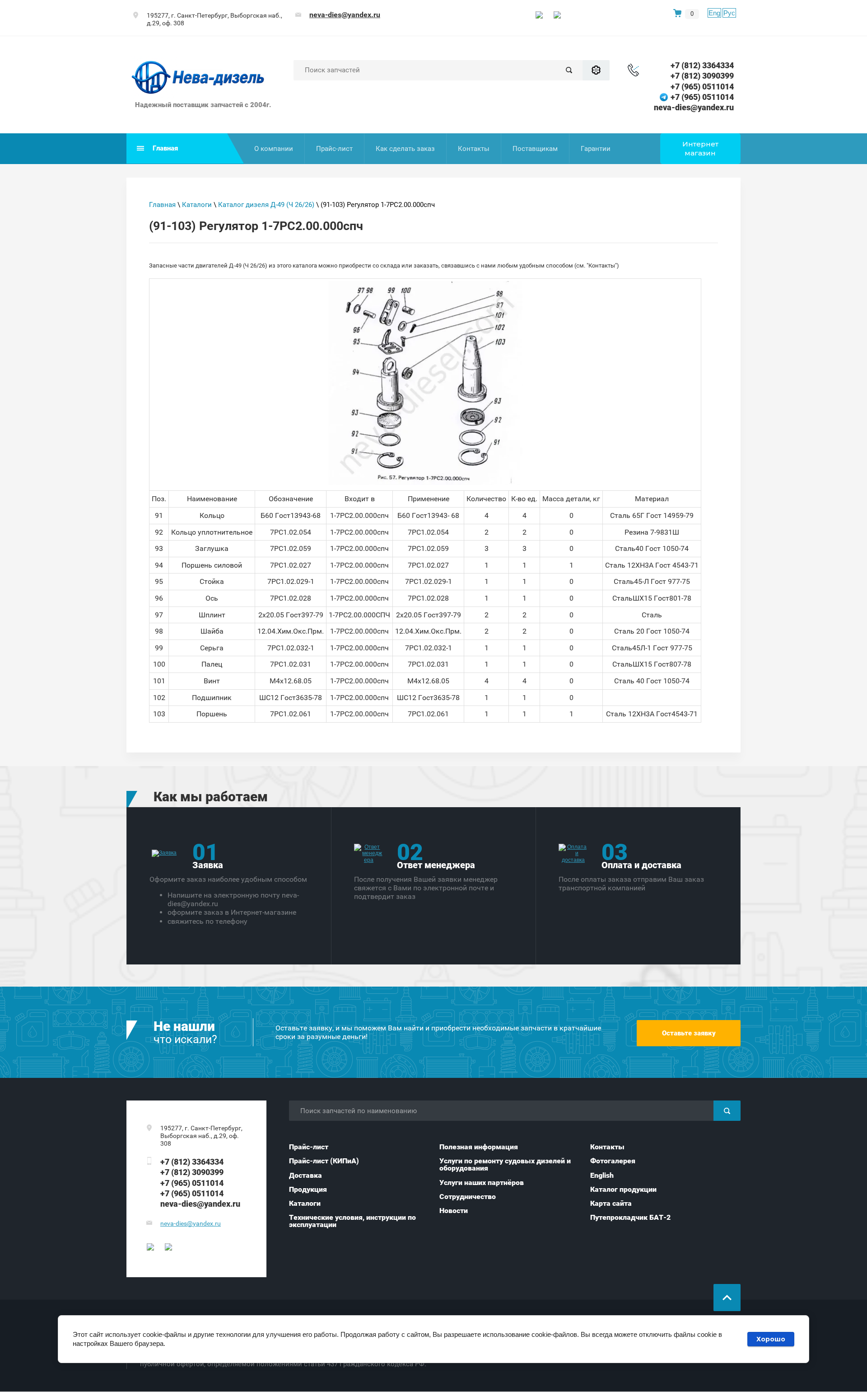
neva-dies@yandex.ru (344, 14)
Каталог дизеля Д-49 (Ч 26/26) (266, 205)
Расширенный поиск (596, 70)
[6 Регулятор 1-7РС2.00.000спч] (425, 383)
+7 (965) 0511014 (702, 86)
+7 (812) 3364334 (702, 65)
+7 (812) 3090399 (702, 75)
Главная (162, 205)
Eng (714, 13)
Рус (729, 13)
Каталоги (197, 205)
